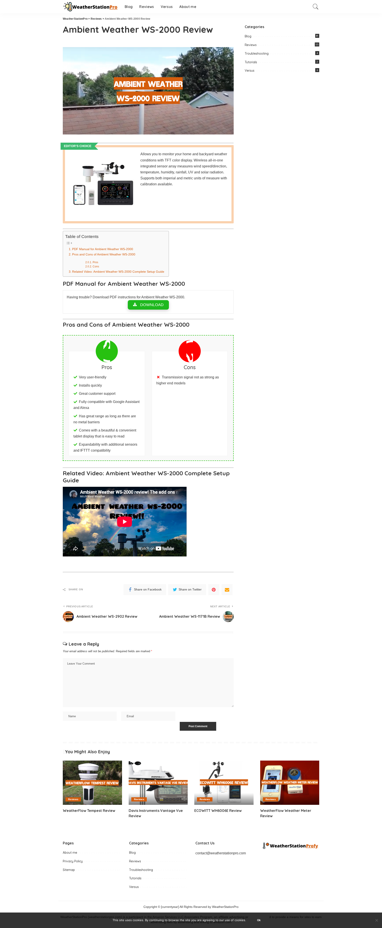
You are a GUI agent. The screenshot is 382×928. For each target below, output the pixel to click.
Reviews (251, 45)
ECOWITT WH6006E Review (218, 810)
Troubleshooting (257, 54)
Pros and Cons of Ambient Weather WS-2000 (103, 254)
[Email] (227, 589)
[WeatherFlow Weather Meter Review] (289, 783)
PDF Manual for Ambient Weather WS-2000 (102, 249)
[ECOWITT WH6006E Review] (224, 783)
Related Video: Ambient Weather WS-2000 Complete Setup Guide (118, 271)
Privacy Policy (73, 861)
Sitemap (69, 870)
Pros (95, 262)
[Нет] (376, 920)
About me (70, 853)
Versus (249, 71)
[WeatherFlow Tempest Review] (92, 783)
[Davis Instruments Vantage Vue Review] (158, 783)
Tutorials (251, 62)
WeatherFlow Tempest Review (89, 810)
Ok (259, 920)
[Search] (315, 6)
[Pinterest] (213, 589)
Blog (248, 36)
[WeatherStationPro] (90, 7)
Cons (96, 266)
